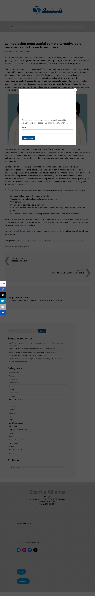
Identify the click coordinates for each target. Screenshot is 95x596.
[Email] (3, 307)
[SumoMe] (3, 312)
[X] (3, 295)
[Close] (75, 90)
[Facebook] (3, 289)
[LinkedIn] (3, 301)
